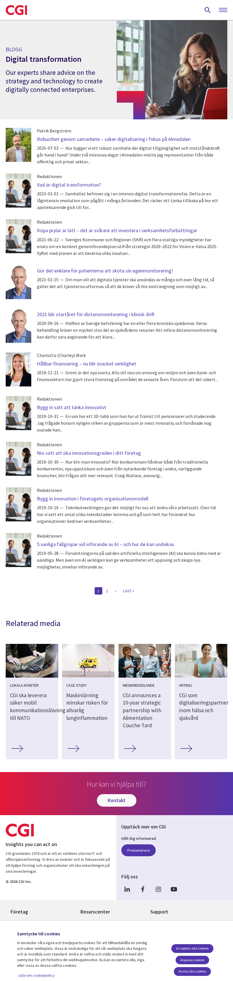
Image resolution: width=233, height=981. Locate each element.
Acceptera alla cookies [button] (192, 948)
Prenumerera (138, 850)
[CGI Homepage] (16, 10)
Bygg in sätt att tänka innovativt (71, 407)
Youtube (174, 889)
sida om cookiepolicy (36, 975)
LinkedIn (127, 889)
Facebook (142, 889)
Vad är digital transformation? (69, 184)
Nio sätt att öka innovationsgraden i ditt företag (89, 453)
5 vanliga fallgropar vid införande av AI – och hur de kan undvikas (105, 544)
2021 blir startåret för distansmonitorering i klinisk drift (96, 314)
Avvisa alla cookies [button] (192, 971)
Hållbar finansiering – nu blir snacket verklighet (86, 363)
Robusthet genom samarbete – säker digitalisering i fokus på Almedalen (114, 139)
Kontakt (117, 800)
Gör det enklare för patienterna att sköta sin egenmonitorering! (105, 270)
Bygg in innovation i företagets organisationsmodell (92, 498)
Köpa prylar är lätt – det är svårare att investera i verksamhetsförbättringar (117, 230)
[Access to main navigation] (223, 10)
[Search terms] (208, 10)
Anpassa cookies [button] (192, 960)
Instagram (158, 889)
